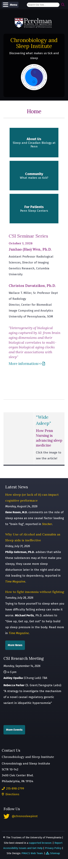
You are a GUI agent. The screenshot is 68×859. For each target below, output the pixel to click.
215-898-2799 (14, 788)
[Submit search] (63, 5)
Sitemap (55, 853)
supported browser (40, 842)
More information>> (25, 363)
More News (15, 645)
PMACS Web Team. (32, 853)
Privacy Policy (53, 848)
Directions (12, 794)
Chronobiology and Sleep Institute (34, 43)
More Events (14, 730)
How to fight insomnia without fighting (34, 592)
